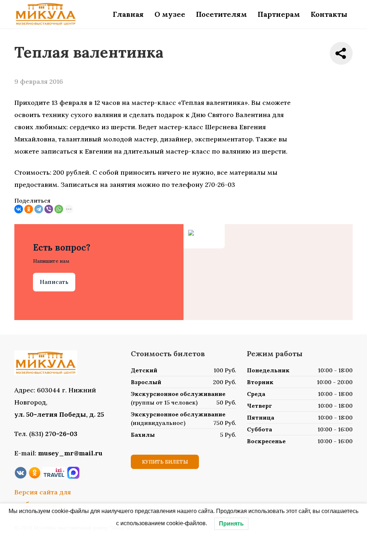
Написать (54, 281)
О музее (169, 14)
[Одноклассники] (28, 209)
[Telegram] (38, 209)
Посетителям (221, 14)
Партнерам (279, 14)
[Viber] (48, 209)
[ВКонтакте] (18, 209)
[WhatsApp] (58, 209)
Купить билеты (165, 462)
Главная (128, 14)
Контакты (329, 14)
